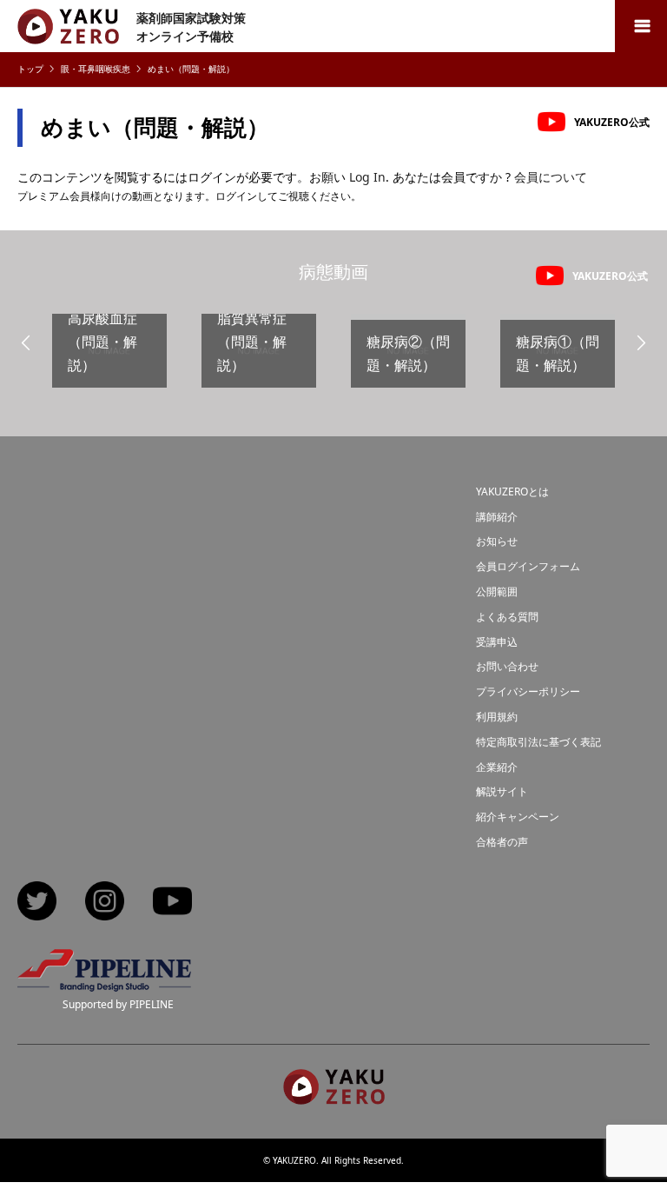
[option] (109, 358)
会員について (550, 177)
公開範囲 (497, 591)
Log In (367, 177)
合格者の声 (502, 841)
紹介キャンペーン (517, 816)
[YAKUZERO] (334, 1097)
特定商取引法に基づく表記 (538, 741)
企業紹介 (497, 767)
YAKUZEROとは (512, 491)
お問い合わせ (507, 666)
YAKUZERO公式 (612, 122)
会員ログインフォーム (528, 566)
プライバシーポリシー (528, 691)
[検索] (602, 26)
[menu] (641, 26)
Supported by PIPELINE (118, 1004)
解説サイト (502, 791)
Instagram (104, 902)
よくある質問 (507, 616)
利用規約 (497, 716)
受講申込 (497, 641)
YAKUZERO (294, 1160)
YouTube (172, 902)
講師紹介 (497, 516)
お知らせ (497, 541)
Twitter (36, 902)
